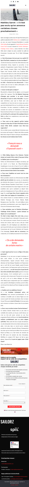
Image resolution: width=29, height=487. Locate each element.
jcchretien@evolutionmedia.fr (21, 476)
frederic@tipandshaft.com (17, 469)
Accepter (13, 484)
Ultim (17, 34)
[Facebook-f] (11, 2)
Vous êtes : (6, 400)
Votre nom (6, 390)
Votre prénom (6, 395)
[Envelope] (18, 2)
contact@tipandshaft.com (7, 463)
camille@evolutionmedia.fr (17, 478)
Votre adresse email (8, 385)
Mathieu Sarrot (17, 40)
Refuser (16, 484)
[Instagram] (16, 2)
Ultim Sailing (4, 44)
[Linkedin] (13, 2)
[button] (26, 5)
